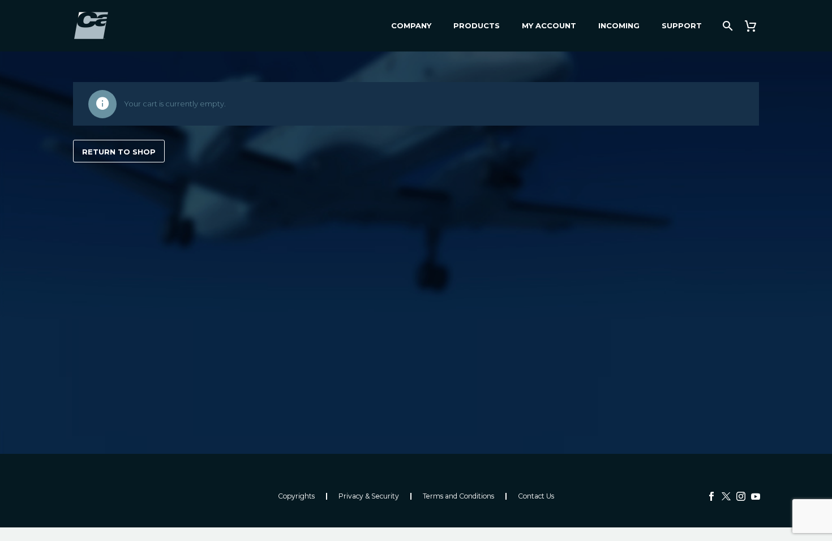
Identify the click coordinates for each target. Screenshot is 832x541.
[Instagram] (740, 496)
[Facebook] (711, 496)
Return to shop (119, 151)
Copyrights (296, 496)
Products (476, 25)
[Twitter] (726, 496)
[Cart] (755, 26)
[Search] (726, 26)
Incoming (619, 25)
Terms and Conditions (458, 496)
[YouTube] (755, 496)
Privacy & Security (368, 496)
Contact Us (536, 496)
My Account (549, 25)
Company (411, 25)
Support (682, 25)
